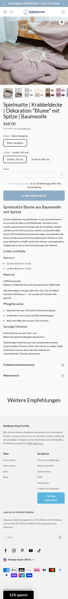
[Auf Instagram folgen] (14, 550)
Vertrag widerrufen (51, 498)
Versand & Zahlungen (48, 460)
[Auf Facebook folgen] (5, 550)
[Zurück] (3, 3)
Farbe (6, 169)
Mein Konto (9, 465)
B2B (5, 471)
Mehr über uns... (35, 443)
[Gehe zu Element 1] (8, 93)
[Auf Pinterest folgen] (22, 550)
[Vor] (64, 3)
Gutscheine (9, 460)
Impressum (43, 482)
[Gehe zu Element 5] (50, 93)
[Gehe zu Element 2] (18, 93)
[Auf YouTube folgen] (31, 550)
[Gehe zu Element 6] (60, 93)
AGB (39, 477)
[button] (18, 595)
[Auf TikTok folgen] (39, 550)
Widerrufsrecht (45, 465)
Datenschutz (44, 471)
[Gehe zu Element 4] (39, 93)
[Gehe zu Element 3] (29, 93)
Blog (5, 477)
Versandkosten (24, 128)
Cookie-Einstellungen (48, 488)
